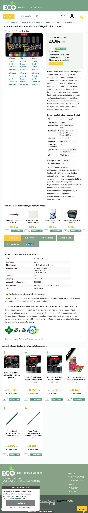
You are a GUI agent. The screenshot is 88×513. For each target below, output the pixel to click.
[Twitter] (31, 244)
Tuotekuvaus (30, 237)
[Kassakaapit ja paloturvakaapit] (46, 503)
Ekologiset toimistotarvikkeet (28, 301)
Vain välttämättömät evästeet (21, 507)
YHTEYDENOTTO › (74, 492)
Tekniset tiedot (12, 237)
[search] (37, 15)
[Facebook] (33, 244)
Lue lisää (65, 60)
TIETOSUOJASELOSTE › (75, 481)
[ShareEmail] (27, 244)
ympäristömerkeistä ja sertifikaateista (28, 339)
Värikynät (39, 22)
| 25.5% (60, 37)
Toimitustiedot (47, 237)
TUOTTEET (9, 16)
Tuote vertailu (56, 63)
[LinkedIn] (29, 244)
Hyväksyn (21, 503)
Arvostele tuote (65, 237)
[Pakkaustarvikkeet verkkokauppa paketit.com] (65, 502)
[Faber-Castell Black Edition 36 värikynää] (37, 64)
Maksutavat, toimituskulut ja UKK (41, 511)
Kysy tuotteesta (13, 244)
